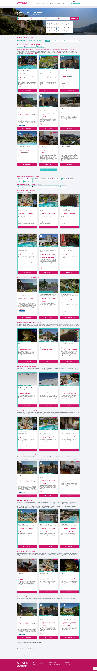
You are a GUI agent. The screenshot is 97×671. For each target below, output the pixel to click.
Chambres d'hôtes (45, 3)
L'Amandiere (43, 146)
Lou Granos (42, 209)
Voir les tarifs (69, 128)
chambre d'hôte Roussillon (23, 525)
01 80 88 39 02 (39, 663)
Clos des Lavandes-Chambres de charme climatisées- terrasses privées (57, 294)
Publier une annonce (75, 3)
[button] (74, 1)
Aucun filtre (48, 40)
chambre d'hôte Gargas (65, 525)
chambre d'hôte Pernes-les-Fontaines (46, 250)
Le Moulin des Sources (66, 70)
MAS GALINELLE (22, 209)
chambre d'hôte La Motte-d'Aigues (46, 72)
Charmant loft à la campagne (47, 387)
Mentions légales (52, 665)
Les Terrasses (21, 108)
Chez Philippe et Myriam (67, 209)
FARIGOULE (64, 524)
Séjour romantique (58, 40)
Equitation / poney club (76, 40)
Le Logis (63, 108)
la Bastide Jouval (22, 343)
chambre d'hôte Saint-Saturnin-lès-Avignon (26, 72)
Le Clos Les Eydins (44, 524)
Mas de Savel (21, 524)
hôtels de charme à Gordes (32, 53)
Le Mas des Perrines (66, 294)
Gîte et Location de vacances (30, 40)
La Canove (63, 618)
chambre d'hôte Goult (65, 619)
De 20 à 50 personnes (66, 40)
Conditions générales (53, 662)
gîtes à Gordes (58, 52)
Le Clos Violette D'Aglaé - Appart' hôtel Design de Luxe (31, 387)
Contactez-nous (68, 662)
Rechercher (74, 18)
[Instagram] (66, 664)
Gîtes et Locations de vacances (55, 3)
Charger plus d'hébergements (48, 169)
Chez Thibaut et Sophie (45, 70)
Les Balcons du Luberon (24, 146)
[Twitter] (69, 664)
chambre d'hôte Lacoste (44, 295)
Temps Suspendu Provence (46, 249)
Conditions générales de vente (54, 664)
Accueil (38, 3)
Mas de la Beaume (65, 146)
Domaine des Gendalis (23, 70)
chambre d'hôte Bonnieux (44, 525)
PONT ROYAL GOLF (66, 249)
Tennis (52, 40)
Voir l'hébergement (26, 90)
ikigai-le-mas (43, 343)
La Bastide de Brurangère (67, 387)
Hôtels (64, 3)
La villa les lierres (65, 432)
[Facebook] (68, 664)
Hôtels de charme (40, 40)
